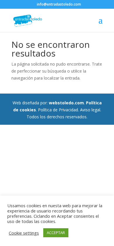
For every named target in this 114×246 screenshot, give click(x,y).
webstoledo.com (66, 103)
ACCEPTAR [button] (56, 232)
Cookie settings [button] (24, 233)
